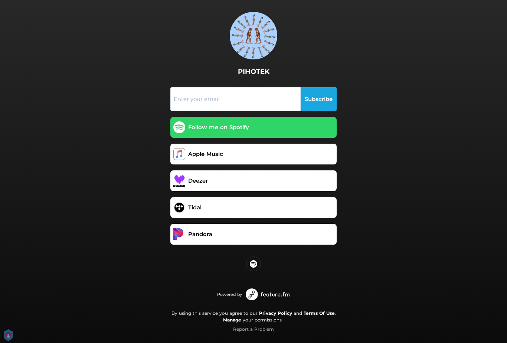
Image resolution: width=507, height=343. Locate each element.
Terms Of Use (319, 313)
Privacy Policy (275, 313)
